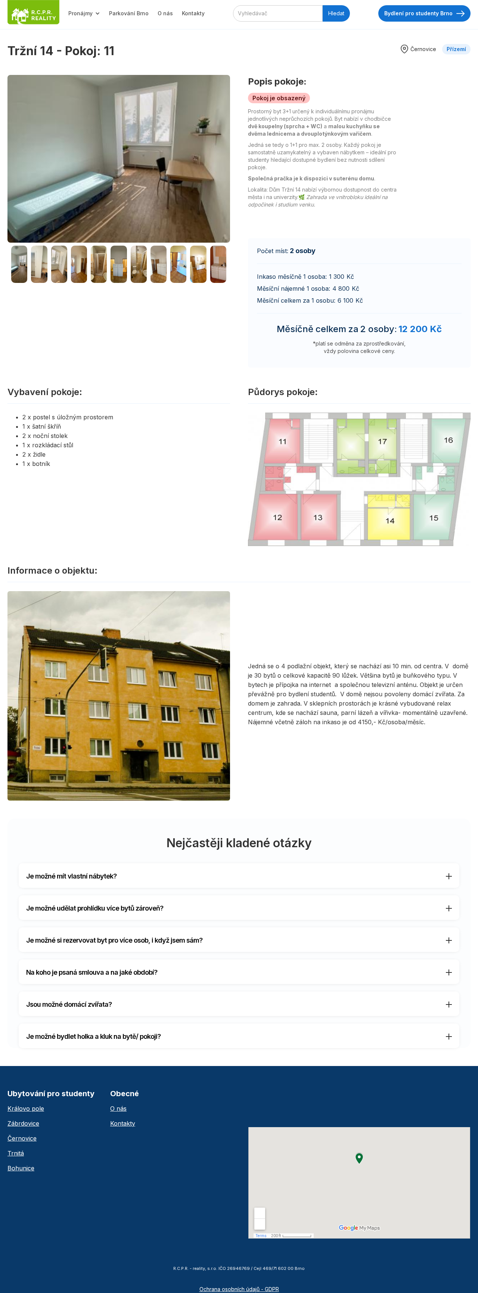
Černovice (22, 1138)
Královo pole (25, 1108)
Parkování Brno (129, 13)
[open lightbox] (118, 159)
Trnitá (15, 1153)
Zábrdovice (23, 1123)
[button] (84, 13)
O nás (165, 13)
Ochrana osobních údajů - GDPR (239, 1289)
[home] (33, 12)
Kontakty (193, 13)
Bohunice (20, 1168)
